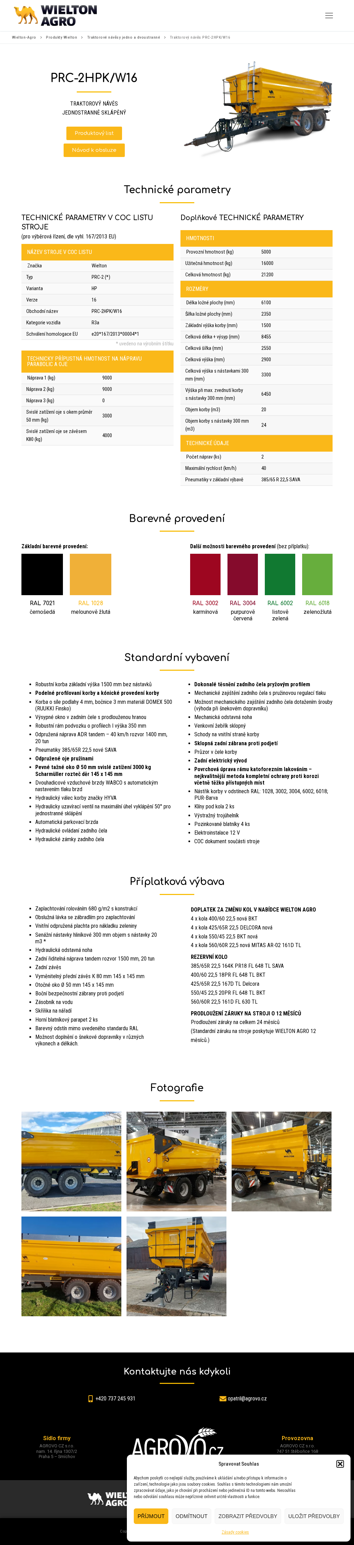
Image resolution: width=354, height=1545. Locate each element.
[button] (340, 1463)
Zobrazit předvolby (247, 1516)
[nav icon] (329, 15)
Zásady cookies (235, 1532)
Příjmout (151, 1516)
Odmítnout (191, 1516)
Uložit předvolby (314, 1516)
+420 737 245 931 (115, 1398)
